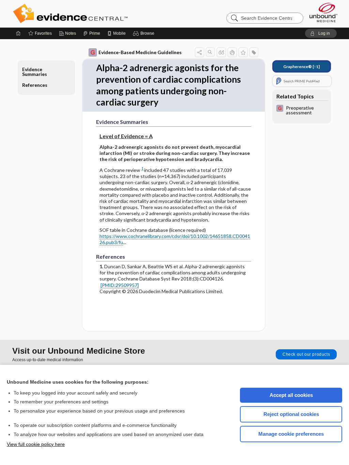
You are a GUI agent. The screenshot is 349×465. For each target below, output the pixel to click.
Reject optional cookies (291, 414)
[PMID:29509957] (120, 285)
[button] (144, 33)
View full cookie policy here (36, 444)
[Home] (18, 33)
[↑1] (301, 66)
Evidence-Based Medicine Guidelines (140, 52)
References (34, 85)
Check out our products (306, 354)
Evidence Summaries (34, 71)
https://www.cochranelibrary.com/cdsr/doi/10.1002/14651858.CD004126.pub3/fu (175, 239)
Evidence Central (97, 13)
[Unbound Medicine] (323, 12)
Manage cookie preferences (291, 434)
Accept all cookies (291, 395)
